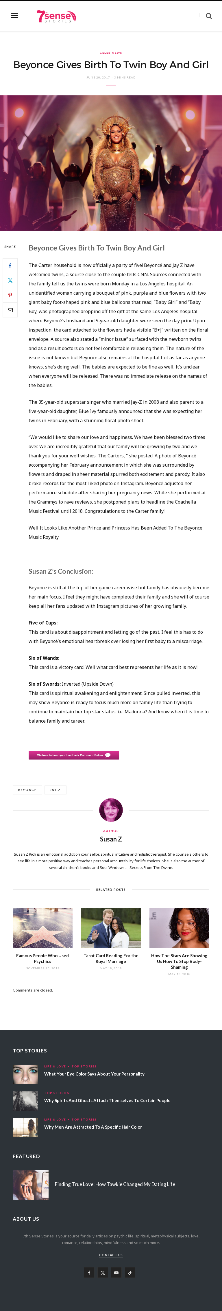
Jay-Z (55, 790)
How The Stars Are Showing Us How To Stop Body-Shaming (179, 961)
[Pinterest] (10, 295)
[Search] (205, 16)
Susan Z (111, 839)
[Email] (10, 309)
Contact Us (111, 1255)
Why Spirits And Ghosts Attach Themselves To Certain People (107, 1100)
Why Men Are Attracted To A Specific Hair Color (93, 1126)
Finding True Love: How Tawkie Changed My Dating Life (115, 1184)
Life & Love (55, 1066)
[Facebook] (10, 265)
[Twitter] (10, 280)
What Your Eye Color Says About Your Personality (94, 1073)
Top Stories (84, 1066)
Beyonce (27, 790)
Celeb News (111, 52)
